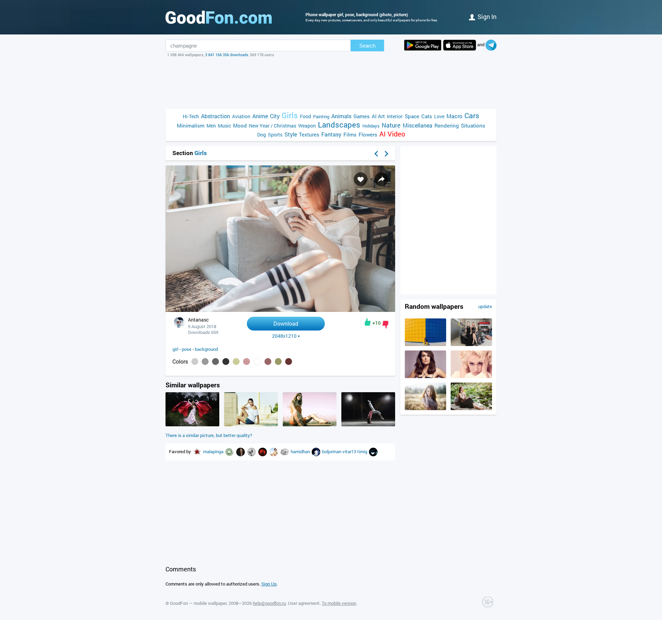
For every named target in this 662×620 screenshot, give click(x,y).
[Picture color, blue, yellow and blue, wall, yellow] (425, 344)
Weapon (307, 125)
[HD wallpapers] (422, 45)
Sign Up (269, 584)
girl (175, 349)
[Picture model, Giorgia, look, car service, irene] (471, 344)
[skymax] (263, 451)
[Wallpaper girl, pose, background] (280, 310)
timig (362, 451)
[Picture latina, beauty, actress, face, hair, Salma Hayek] (425, 376)
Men (211, 125)
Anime (260, 116)
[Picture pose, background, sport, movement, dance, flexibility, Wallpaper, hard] (368, 424)
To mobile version (339, 603)
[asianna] (197, 451)
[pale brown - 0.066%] (246, 361)
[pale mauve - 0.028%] (267, 361)
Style (290, 134)
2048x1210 (284, 336)
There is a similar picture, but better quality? (209, 435)
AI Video (392, 134)
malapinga (213, 451)
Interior (395, 116)
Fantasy (331, 134)
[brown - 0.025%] (288, 361)
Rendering (446, 125)
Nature (391, 125)
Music (224, 125)
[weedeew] (229, 451)
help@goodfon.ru (269, 603)
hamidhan (301, 451)
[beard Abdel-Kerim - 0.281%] (194, 361)
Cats (426, 116)
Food (305, 116)
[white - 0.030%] (257, 361)
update (485, 306)
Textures (309, 134)
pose (186, 349)
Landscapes (339, 125)
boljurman (332, 451)
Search (367, 46)
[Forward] (386, 153)
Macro (454, 116)
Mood (240, 125)
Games (361, 116)
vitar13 (349, 451)
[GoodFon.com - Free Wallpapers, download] (219, 17)
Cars (471, 116)
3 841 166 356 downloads (226, 54)
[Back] (376, 153)
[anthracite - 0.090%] (225, 361)
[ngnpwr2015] (285, 451)
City (275, 116)
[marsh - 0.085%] (236, 361)
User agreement (304, 603)
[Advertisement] (331, 83)
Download (285, 323)
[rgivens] (274, 451)
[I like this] (368, 322)
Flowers (368, 134)
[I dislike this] (385, 324)
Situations (473, 125)
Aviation (241, 116)
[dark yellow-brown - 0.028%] (278, 361)
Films (350, 134)
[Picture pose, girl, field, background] (192, 424)
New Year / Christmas (272, 125)
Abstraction (215, 116)
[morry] (316, 451)
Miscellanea (417, 125)
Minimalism (190, 125)
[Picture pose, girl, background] (251, 424)
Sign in (487, 16)
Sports (275, 134)
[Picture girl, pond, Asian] (471, 408)
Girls (290, 115)
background (206, 349)
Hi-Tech (191, 116)
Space (412, 116)
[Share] (381, 179)
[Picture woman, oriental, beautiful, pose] (425, 408)
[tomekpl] (241, 451)
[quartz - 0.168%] (205, 361)
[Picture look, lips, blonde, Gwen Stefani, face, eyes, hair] (471, 376)
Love (439, 116)
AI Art (378, 116)
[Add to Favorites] (361, 179)
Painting (321, 116)
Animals (341, 116)
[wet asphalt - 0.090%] (215, 361)
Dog (261, 134)
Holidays (371, 126)
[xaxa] (373, 451)
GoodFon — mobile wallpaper (198, 603)
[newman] (252, 451)
